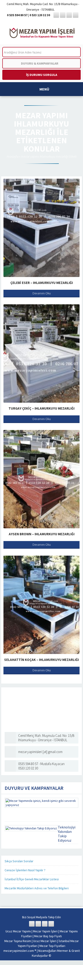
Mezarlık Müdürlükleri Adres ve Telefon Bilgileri (37, 888)
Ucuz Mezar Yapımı (18, 931)
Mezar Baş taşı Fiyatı (48, 936)
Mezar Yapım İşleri (45, 931)
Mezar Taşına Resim (17, 941)
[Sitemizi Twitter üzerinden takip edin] (62, 15)
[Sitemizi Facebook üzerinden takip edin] (56, 15)
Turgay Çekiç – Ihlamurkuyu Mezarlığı (41, 408)
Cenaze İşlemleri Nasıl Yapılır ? (25, 870)
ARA (73, 52)
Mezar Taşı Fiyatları (52, 946)
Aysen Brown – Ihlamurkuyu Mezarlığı (41, 534)
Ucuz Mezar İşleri (44, 941)
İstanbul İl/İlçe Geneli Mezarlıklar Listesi (32, 879)
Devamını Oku (42, 293)
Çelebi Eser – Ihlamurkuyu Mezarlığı (41, 282)
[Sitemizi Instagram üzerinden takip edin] (69, 15)
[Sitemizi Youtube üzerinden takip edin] (75, 15)
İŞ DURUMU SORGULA (41, 75)
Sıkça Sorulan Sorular (19, 861)
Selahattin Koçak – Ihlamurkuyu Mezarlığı (41, 659)
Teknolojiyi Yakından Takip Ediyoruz (66, 834)
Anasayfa (12, 156)
